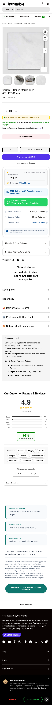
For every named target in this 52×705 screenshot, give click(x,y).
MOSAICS (39, 17)
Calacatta (23, 456)
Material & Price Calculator (17, 243)
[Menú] (4, 3)
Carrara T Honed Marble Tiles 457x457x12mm (22, 24)
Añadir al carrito (34, 150)
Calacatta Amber (37, 456)
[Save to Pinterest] (45, 31)
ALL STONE (10, 17)
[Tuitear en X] (13, 259)
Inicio (4, 24)
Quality (41, 451)
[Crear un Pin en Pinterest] (23, 259)
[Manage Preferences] (46, 699)
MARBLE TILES (24, 17)
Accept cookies (33, 699)
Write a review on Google (26, 474)
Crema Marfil (26, 460)
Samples (12, 456)
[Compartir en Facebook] (18, 259)
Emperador (39, 460)
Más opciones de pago (26, 163)
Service (21, 451)
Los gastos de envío (24, 122)
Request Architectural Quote (17, 252)
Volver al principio (26, 604)
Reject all (12, 699)
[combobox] (26, 9)
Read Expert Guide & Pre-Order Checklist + (26, 588)
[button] (48, 3)
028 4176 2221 (39, 223)
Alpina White (13, 460)
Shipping (31, 451)
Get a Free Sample (26, 136)
